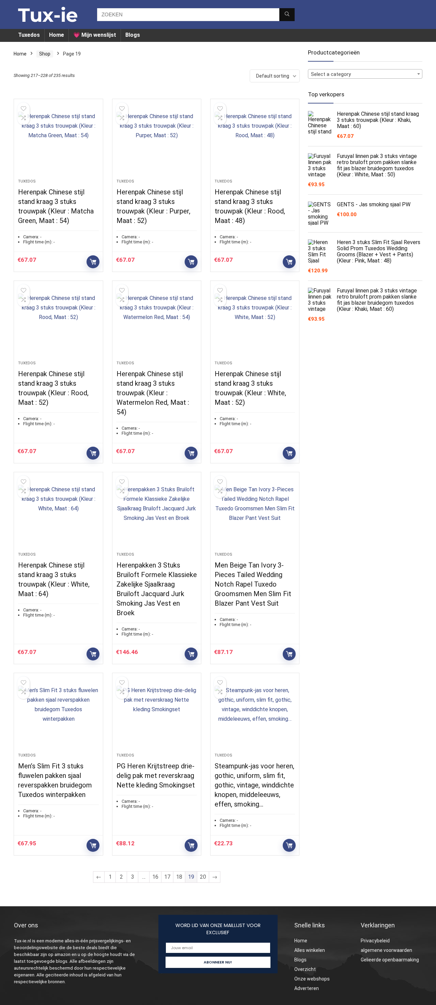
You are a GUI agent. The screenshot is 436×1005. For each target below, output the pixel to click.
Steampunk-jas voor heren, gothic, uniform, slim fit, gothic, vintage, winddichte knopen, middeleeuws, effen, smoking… (254, 785)
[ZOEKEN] (287, 14)
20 (203, 877)
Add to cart (191, 654)
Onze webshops (312, 979)
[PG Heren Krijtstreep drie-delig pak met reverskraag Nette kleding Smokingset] (156, 716)
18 (179, 877)
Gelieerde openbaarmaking (390, 959)
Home (56, 35)
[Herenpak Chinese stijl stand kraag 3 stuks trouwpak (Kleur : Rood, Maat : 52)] (58, 324)
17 (167, 877)
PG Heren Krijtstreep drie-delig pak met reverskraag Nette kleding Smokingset (155, 775)
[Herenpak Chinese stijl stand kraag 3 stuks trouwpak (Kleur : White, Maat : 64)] (58, 515)
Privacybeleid (375, 940)
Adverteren (306, 988)
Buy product (93, 261)
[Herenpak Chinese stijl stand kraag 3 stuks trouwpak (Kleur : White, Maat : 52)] (255, 324)
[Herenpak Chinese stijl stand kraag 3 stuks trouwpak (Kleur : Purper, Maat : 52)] (156, 142)
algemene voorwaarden (386, 950)
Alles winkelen (309, 950)
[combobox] (365, 74)
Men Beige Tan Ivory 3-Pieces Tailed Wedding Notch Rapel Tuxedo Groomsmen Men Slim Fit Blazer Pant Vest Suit (253, 584)
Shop (44, 54)
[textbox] (365, 74)
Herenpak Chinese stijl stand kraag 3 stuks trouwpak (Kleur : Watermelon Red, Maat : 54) (152, 393)
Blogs (132, 35)
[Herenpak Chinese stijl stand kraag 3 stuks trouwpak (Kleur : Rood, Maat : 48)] (255, 142)
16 (155, 877)
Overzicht (305, 969)
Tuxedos (29, 35)
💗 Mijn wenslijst (94, 35)
